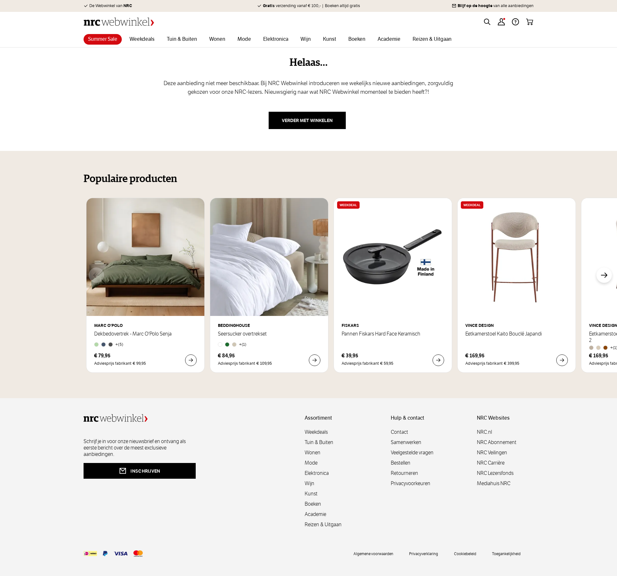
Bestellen (400, 462)
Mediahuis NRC (493, 483)
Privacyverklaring (423, 553)
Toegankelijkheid (506, 553)
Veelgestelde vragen (412, 452)
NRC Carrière (491, 462)
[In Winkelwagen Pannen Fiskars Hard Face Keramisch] (438, 360)
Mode (311, 462)
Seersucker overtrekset (242, 334)
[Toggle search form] (487, 22)
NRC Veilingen (492, 452)
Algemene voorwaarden (373, 553)
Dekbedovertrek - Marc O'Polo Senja (133, 334)
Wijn (309, 483)
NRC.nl (484, 432)
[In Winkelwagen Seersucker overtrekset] (314, 360)
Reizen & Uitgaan (323, 524)
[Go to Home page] (119, 21)
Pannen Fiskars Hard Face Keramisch (381, 334)
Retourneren (404, 473)
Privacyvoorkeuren (410, 483)
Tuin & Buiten (319, 442)
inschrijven (145, 471)
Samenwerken (406, 442)
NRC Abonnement (496, 442)
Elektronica (317, 473)
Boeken (313, 504)
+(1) (242, 344)
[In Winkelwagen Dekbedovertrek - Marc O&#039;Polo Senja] (191, 360)
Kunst (311, 493)
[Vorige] (96, 275)
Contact (399, 432)
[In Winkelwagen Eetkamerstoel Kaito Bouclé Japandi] (562, 360)
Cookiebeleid (465, 553)
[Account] (501, 22)
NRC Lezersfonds (495, 473)
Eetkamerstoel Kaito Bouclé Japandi (503, 334)
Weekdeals (316, 432)
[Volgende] (604, 275)
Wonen (312, 452)
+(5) (119, 344)
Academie (315, 514)
